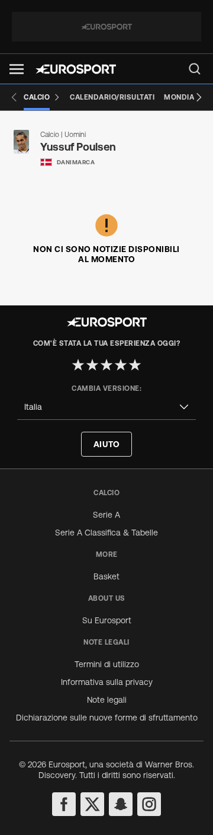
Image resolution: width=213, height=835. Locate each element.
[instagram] (149, 804)
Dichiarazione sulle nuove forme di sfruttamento (107, 717)
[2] (92, 365)
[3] (106, 365)
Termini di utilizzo (107, 664)
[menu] (195, 69)
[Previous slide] (14, 97)
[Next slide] (199, 97)
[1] (78, 365)
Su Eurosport (106, 620)
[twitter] (92, 804)
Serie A (106, 515)
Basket (106, 576)
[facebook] (64, 804)
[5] (135, 365)
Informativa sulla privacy (107, 682)
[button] (16, 69)
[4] (121, 365)
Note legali (107, 700)
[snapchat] (121, 804)
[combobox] (106, 407)
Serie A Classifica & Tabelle (106, 532)
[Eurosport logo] (76, 69)
